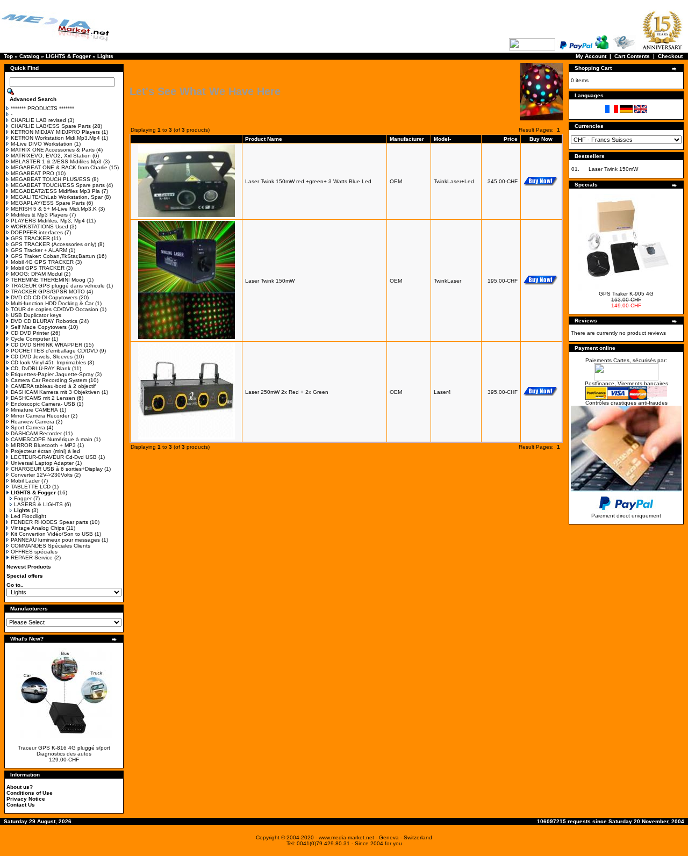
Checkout (670, 56)
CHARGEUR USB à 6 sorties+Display (57, 469)
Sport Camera (28, 427)
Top (8, 56)
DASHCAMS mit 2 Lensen (43, 398)
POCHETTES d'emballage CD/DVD (54, 351)
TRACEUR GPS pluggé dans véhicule (58, 286)
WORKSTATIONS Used (39, 226)
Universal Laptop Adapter (42, 463)
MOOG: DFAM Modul (36, 274)
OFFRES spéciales (34, 552)
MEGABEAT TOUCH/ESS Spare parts (58, 185)
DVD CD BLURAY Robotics (44, 321)
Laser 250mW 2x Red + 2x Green (286, 392)
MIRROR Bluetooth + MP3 (43, 445)
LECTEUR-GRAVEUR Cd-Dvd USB (54, 457)
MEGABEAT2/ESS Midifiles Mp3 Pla (55, 191)
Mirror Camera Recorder (40, 416)
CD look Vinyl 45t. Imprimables (48, 362)
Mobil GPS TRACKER (37, 268)
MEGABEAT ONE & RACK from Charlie (59, 167)
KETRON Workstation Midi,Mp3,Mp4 (55, 138)
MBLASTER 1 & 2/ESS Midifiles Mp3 (56, 161)
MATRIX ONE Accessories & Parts (53, 150)
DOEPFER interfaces (37, 232)
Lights (105, 56)
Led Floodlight (28, 516)
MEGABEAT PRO (32, 173)
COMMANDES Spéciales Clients (50, 546)
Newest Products (28, 567)
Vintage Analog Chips (37, 528)
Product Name (263, 139)
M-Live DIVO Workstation (42, 144)
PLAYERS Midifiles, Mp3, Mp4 (48, 221)
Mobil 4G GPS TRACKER (42, 262)
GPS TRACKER (30, 238)
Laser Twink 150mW (270, 281)
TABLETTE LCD (31, 487)
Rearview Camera (32, 422)
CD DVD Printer (30, 333)
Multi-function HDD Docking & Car (52, 303)
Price (511, 139)
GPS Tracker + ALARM (39, 250)
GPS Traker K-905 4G (626, 294)
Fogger (23, 498)
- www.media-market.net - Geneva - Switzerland (374, 837)
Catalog (29, 56)
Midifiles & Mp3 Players (39, 215)
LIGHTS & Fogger (68, 56)
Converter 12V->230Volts (42, 475)
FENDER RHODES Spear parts (49, 522)
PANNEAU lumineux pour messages (55, 540)
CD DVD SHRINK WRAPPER (46, 345)
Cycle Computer (30, 339)
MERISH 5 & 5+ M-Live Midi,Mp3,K (54, 209)
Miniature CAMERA (34, 410)
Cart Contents (632, 56)
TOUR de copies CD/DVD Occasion (54, 309)
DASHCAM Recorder (36, 433)
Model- (442, 139)
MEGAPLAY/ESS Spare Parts (48, 203)
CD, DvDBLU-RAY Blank (40, 368)
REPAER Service (32, 557)
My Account (591, 56)
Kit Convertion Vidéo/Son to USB (52, 534)
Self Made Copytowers (39, 327)
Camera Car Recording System (49, 380)
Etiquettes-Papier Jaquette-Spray (52, 374)
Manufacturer (407, 139)
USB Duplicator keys (36, 315)
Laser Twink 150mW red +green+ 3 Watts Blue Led (308, 181)
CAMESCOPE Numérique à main (51, 439)
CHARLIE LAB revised (38, 120)
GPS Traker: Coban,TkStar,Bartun (53, 256)
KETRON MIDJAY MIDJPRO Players (55, 132)
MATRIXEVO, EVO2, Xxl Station (51, 156)
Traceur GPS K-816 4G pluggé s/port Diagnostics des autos (64, 751)
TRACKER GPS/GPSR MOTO (48, 291)
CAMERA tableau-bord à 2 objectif (53, 386)
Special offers (24, 576)
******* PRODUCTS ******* (42, 108)
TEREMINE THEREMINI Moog (48, 280)
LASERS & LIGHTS (38, 504)
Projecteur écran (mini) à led (45, 451)
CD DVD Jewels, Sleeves (42, 356)
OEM (396, 181)
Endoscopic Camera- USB (43, 404)
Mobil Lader (25, 481)
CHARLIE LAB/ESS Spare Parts (51, 126)
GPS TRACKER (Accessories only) (53, 244)
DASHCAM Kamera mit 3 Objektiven (55, 392)
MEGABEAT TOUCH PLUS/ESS (50, 179)
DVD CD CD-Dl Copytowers (44, 297)
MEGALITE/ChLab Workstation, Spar (57, 197)
